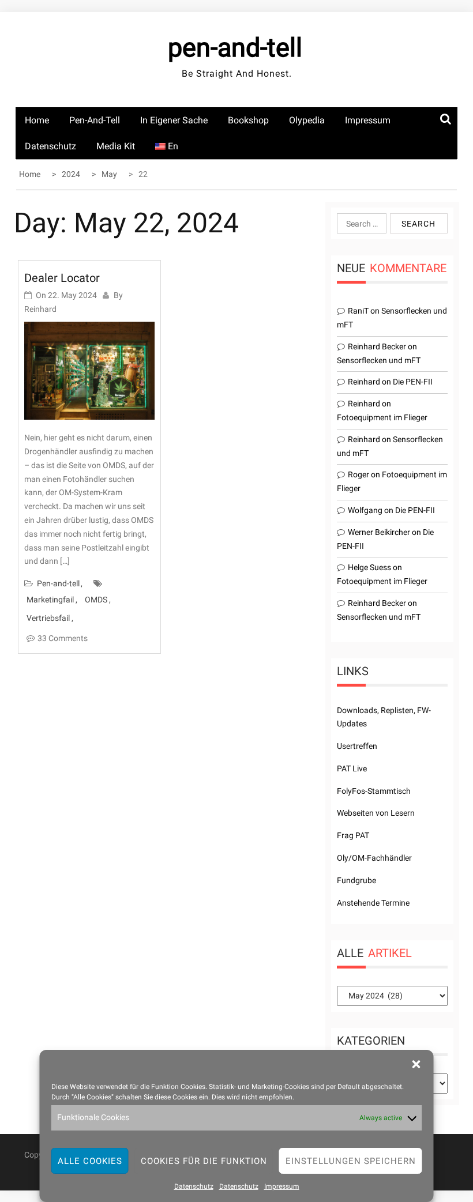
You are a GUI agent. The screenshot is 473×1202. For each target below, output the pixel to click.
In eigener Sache (174, 120)
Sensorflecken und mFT (379, 360)
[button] (416, 1064)
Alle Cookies (90, 1161)
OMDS (96, 599)
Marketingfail (50, 599)
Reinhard (40, 309)
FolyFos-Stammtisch (374, 791)
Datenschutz (193, 1186)
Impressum (281, 1186)
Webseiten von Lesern (376, 812)
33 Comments (62, 638)
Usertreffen (357, 746)
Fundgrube (356, 880)
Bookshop (248, 120)
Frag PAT (353, 835)
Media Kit (115, 146)
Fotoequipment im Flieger (382, 417)
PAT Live (352, 768)
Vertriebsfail (48, 618)
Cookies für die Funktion (204, 1161)
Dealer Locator (62, 278)
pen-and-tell (235, 47)
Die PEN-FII (413, 381)
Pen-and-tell (94, 120)
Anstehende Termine (373, 902)
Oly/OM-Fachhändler (374, 857)
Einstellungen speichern (351, 1161)
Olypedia (307, 120)
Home (37, 120)
